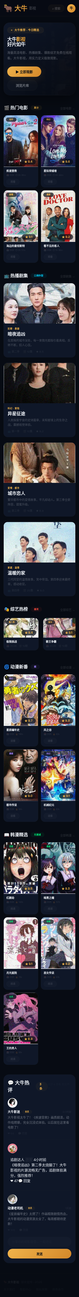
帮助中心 (25, 1289)
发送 (39, 1254)
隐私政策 (41, 1289)
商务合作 (58, 1289)
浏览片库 (22, 85)
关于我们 (9, 1289)
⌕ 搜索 (56, 8)
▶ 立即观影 (24, 72)
